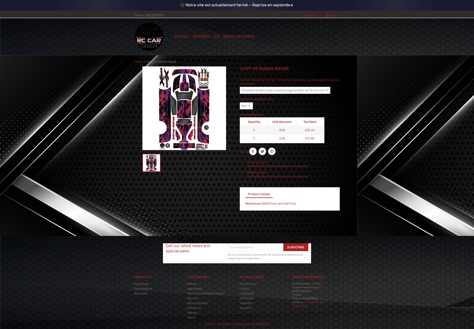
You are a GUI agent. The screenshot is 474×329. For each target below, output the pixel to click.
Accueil (181, 36)
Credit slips (247, 293)
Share (253, 151)
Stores (191, 317)
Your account (252, 277)
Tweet (262, 151)
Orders (244, 288)
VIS (216, 36)
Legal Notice (195, 288)
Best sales (140, 293)
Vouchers (246, 303)
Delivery (192, 284)
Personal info (248, 284)
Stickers (201, 36)
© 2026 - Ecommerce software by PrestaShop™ (237, 324)
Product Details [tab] (259, 194)
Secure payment (197, 303)
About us (192, 298)
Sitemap (192, 312)
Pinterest (272, 151)
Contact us (194, 308)
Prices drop (141, 284)
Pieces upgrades (238, 36)
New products (143, 288)
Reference (253, 203)
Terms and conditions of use (205, 293)
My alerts (245, 308)
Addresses (247, 298)
